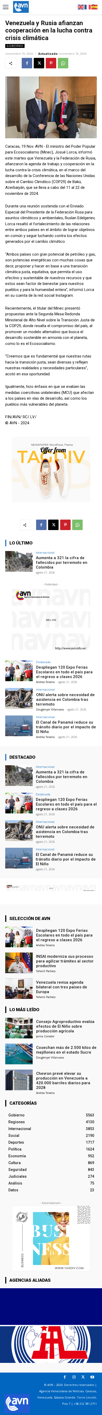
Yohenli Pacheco (45, 971)
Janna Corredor (45, 1036)
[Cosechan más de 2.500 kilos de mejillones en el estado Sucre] (19, 1054)
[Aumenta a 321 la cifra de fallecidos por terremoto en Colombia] (19, 561)
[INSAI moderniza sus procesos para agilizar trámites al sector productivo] (19, 962)
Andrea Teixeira (45, 682)
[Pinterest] (51, 63)
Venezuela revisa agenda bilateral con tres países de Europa (61, 987)
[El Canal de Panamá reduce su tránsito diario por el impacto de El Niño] (19, 725)
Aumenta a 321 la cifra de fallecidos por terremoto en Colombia (61, 562)
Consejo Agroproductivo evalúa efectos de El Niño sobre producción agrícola (65, 1026)
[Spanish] (94, 6)
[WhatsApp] (63, 63)
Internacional (45, 552)
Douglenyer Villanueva (50, 709)
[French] (87, 6)
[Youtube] (92, 1377)
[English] (81, 6)
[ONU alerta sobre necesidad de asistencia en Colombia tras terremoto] (19, 698)
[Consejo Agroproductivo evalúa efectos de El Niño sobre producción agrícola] (19, 1028)
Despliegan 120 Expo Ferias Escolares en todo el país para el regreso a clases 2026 (64, 672)
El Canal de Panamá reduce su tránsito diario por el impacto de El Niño (66, 727)
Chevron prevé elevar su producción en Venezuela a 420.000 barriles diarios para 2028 (63, 1080)
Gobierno (15, 46)
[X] (39, 63)
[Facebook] (27, 63)
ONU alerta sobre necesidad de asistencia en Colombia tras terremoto (65, 699)
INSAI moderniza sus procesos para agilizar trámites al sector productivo (65, 961)
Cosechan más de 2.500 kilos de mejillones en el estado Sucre (66, 1050)
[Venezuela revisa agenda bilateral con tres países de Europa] (19, 988)
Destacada (43, 661)
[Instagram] (73, 1377)
